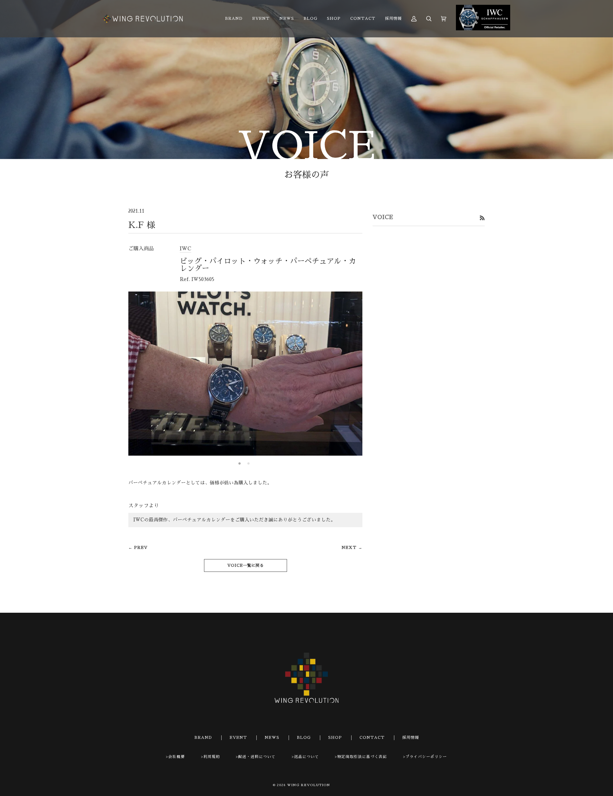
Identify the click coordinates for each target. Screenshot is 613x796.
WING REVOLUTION (308, 785)
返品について (306, 757)
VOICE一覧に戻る (245, 565)
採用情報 (410, 737)
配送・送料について (257, 757)
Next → (352, 548)
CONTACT (372, 737)
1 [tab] (240, 463)
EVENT (238, 737)
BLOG (304, 737)
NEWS (272, 737)
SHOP (335, 737)
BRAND (203, 737)
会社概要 (176, 757)
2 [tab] (249, 463)
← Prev (138, 548)
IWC (185, 248)
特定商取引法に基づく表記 (362, 757)
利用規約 (211, 757)
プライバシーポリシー (426, 757)
